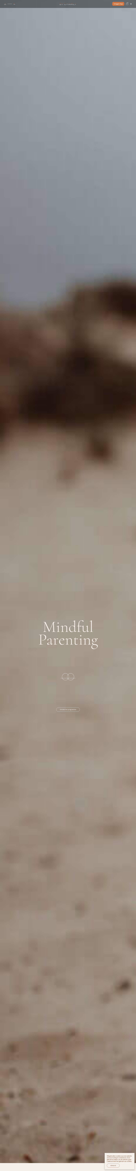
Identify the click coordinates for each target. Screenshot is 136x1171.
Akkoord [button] (113, 1165)
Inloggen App (118, 4)
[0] (127, 4)
